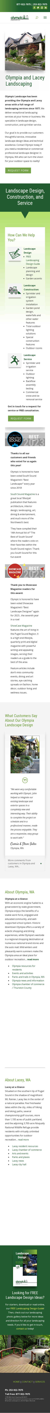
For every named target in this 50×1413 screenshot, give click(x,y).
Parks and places (21, 1157)
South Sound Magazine (23, 494)
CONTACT (27, 1381)
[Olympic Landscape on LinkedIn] (45, 7)
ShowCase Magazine (21, 625)
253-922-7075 (40, 4)
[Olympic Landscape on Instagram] (41, 7)
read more (23, 1139)
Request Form (18, 170)
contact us (21, 1328)
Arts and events (20, 1153)
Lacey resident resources (25, 1146)
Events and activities (22, 973)
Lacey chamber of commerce (27, 1149)
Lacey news (18, 1160)
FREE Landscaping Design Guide (33, 260)
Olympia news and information (28, 980)
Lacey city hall (19, 1164)
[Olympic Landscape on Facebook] (34, 7)
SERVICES (40, 1381)
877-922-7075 (24, 4)
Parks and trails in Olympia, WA (28, 976)
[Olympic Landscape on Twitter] (38, 7)
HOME (16, 1381)
